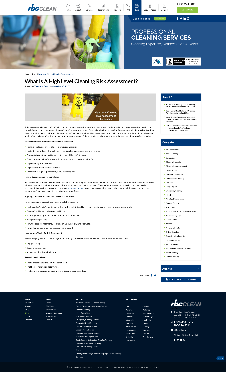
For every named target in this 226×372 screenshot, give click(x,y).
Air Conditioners (172, 149)
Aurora (129, 310)
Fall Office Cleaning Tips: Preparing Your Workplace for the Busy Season (180, 105)
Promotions (103, 10)
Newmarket (131, 330)
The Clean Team (41, 86)
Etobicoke (130, 320)
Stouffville (147, 320)
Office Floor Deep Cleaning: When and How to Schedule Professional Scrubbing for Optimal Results (181, 128)
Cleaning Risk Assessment (176, 166)
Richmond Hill (148, 313)
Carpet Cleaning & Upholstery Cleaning (91, 306)
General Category (173, 203)
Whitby (146, 333)
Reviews (117, 10)
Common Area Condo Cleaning (88, 343)
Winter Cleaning (172, 256)
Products (79, 350)
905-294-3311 (182, 325)
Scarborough (148, 316)
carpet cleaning (172, 154)
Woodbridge (148, 337)
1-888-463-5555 (141, 18)
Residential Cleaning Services (87, 347)
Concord (129, 316)
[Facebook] (177, 19)
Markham (130, 323)
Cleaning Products (173, 162)
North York (130, 333)
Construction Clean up (85, 330)
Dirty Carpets (171, 186)
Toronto (146, 323)
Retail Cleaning (172, 252)
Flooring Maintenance (175, 199)
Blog (137, 10)
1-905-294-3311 (186, 3)
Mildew (169, 224)
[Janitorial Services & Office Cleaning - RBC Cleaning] (42, 10)
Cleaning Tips (171, 170)
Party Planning (172, 244)
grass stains (170, 207)
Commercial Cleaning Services (88, 333)
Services (89, 10)
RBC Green (50, 306)
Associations (51, 309)
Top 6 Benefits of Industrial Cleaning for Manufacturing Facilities (180, 112)
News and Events (173, 228)
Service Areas (150, 10)
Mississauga (131, 327)
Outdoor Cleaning (173, 240)
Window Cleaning (83, 309)
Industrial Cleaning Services (87, 336)
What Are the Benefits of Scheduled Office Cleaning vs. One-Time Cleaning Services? (181, 119)
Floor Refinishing (83, 313)
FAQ (128, 10)
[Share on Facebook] (151, 276)
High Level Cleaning (84, 316)
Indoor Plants (171, 219)
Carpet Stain (171, 158)
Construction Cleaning (175, 178)
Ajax (128, 306)
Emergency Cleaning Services (87, 319)
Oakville (129, 337)
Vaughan (146, 330)
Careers (49, 303)
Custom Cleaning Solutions (86, 326)
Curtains (169, 182)
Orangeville (130, 340)
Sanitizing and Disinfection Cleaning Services (94, 340)
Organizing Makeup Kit (175, 236)
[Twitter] (181, 19)
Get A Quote (187, 10)
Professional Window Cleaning (178, 248)
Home (68, 10)
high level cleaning (76, 188)
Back (220, 358)
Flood (168, 195)
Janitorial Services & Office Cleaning (90, 303)
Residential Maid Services (86, 323)
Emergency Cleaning (174, 191)
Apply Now (160, 18)
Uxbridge (146, 327)
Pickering (146, 310)
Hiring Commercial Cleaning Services (181, 211)
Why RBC (50, 319)
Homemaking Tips (173, 215)
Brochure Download (54, 313)
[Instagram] (188, 19)
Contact (164, 10)
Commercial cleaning (174, 174)
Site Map (28, 319)
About (78, 10)
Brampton (130, 313)
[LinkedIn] (185, 19)
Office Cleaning (172, 232)
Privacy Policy (51, 316)
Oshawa (146, 306)
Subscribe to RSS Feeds (182, 279)
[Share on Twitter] (155, 276)
